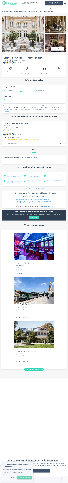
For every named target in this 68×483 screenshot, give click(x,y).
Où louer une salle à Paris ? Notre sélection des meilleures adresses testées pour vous (14, 181)
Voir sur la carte (8, 131)
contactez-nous (48, 206)
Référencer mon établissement (54, 3)
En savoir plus (6, 474)
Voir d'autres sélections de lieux (34, 188)
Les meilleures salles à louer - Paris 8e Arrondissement (34, 175)
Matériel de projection (10, 91)
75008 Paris (7, 129)
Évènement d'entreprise (47, 8)
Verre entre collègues (32, 8)
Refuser (12, 477)
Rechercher (34, 217)
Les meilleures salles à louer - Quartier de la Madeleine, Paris (34, 199)
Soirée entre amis (19, 8)
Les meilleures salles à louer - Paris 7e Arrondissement (14, 175)
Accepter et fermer (24, 477)
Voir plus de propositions (34, 369)
